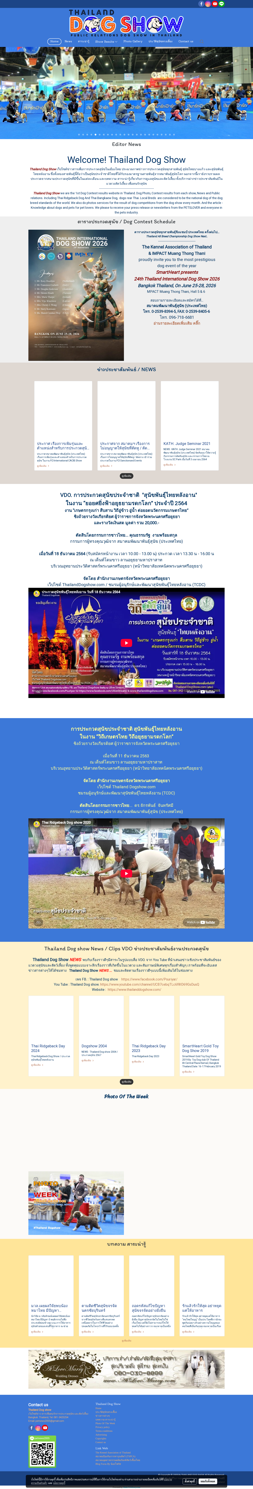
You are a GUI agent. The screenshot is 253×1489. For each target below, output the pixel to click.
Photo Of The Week (105, 1423)
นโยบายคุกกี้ (59, 1483)
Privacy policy (103, 1427)
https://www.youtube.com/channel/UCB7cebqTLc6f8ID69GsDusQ (149, 984)
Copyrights (101, 1438)
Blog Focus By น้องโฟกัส (108, 1464)
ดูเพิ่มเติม (42, 466)
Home (54, 41)
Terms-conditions (104, 1431)
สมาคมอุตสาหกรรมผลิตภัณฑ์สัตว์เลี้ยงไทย (118, 1460)
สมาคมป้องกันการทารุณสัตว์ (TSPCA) (115, 1456)
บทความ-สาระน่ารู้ (105, 1419)
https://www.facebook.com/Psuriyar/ (149, 979)
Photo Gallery (133, 41)
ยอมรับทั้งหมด (208, 1481)
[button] (202, 41)
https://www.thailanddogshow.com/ (134, 990)
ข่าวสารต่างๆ (103, 1416)
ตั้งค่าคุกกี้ (190, 1481)
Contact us (185, 41)
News (68, 41)
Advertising (101, 1434)
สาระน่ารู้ (83, 41)
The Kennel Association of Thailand (113, 1452)
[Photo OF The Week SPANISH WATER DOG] (76, 1203)
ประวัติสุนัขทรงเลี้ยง (160, 41)
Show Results (105, 42)
